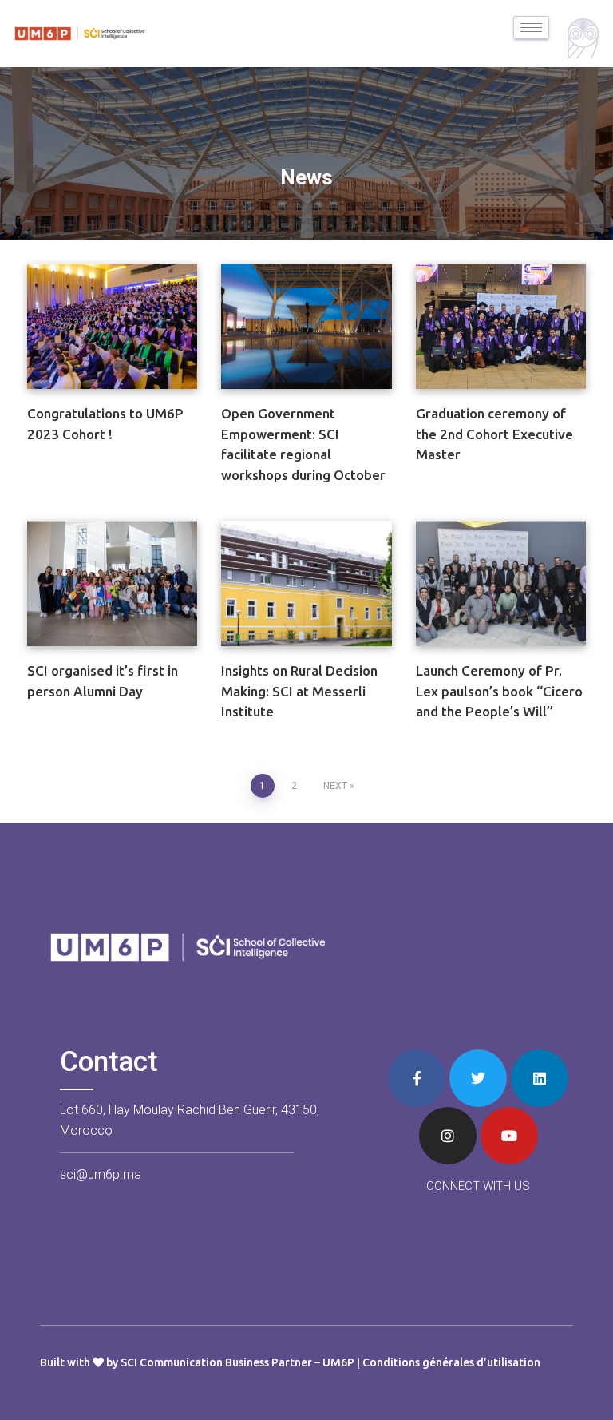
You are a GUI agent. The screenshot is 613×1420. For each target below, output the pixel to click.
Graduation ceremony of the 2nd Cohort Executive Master (494, 434)
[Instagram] (448, 1135)
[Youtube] (509, 1135)
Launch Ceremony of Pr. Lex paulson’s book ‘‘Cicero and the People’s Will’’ (499, 691)
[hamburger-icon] (531, 27)
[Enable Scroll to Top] (581, 1388)
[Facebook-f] (416, 1078)
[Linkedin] (539, 1078)
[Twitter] (478, 1078)
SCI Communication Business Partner (216, 1362)
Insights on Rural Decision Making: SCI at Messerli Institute (299, 691)
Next (335, 785)
